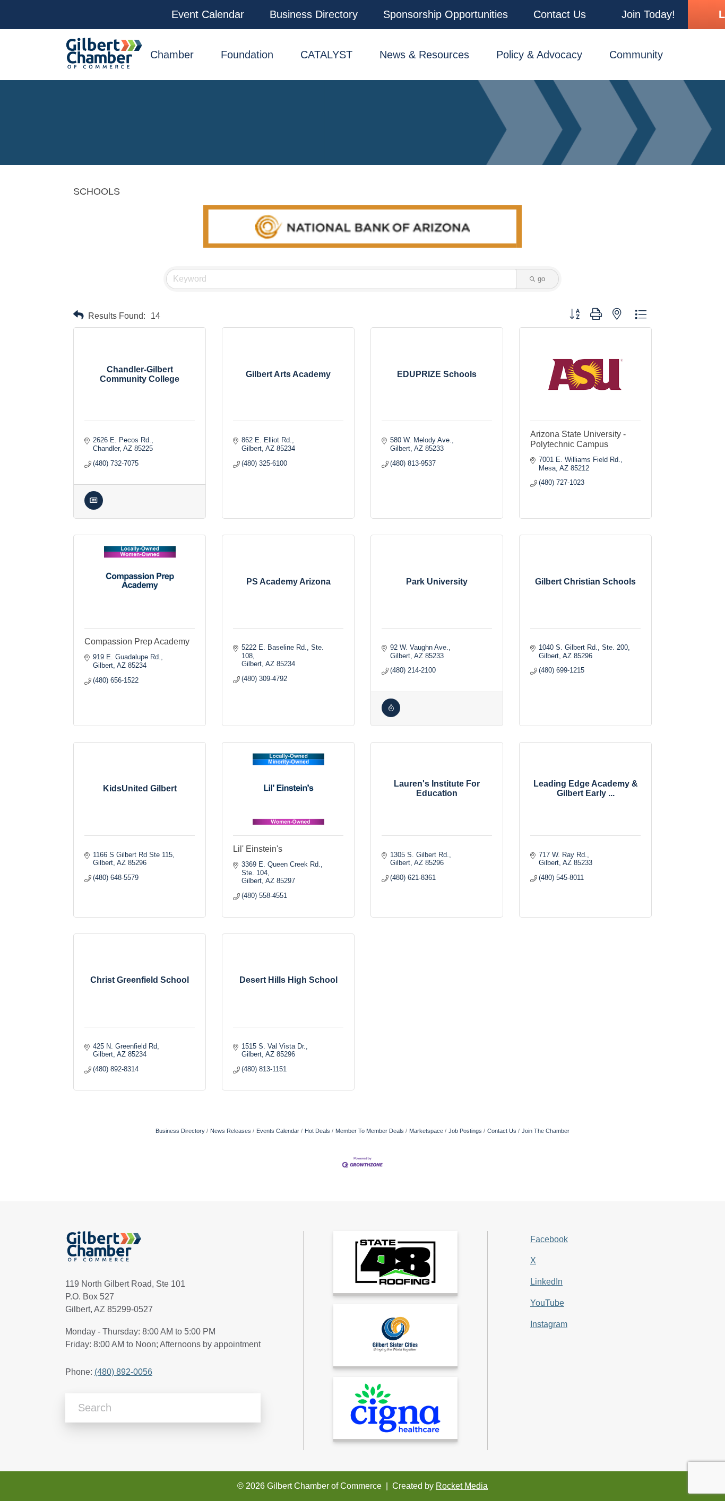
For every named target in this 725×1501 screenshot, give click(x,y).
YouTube (547, 1302)
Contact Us (501, 1131)
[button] (208, 14)
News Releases (230, 1131)
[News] (93, 507)
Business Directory (180, 1131)
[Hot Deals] (391, 715)
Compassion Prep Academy (136, 641)
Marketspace (426, 1131)
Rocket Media (462, 1485)
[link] (395, 1262)
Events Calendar (277, 1131)
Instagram (548, 1324)
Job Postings (465, 1131)
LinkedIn (546, 1281)
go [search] (541, 279)
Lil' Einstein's (257, 848)
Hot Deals (317, 1131)
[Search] (248, 1408)
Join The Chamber (545, 1131)
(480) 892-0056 (123, 1371)
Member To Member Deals (369, 1131)
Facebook (549, 1239)
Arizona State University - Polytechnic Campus (578, 439)
